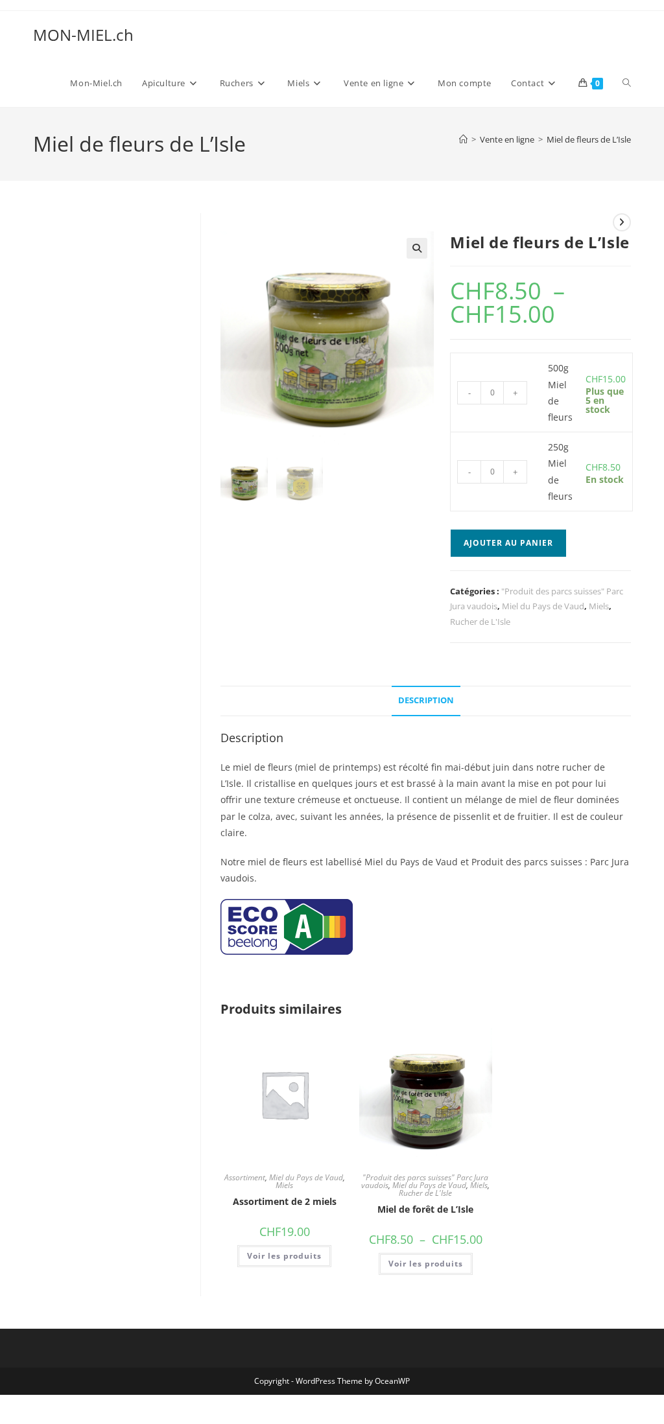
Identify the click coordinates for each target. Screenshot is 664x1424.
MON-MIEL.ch (83, 34)
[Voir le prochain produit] (622, 222)
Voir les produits (284, 1255)
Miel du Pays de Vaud (543, 606)
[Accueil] (463, 139)
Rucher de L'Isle (480, 621)
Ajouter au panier (508, 542)
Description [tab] (426, 700)
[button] (417, 248)
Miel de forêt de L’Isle (425, 1209)
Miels (599, 606)
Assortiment (244, 1177)
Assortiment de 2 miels (285, 1201)
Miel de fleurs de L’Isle (589, 139)
